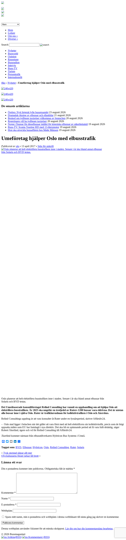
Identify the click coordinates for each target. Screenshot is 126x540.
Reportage (13, 59)
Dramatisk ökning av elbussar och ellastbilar (30, 115)
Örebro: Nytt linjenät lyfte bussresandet (28, 112)
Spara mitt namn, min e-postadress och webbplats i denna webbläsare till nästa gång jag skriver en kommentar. (62, 516)
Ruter (73, 447)
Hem (10, 30)
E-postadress (8, 504)
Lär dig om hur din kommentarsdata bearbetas (89, 528)
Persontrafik (14, 74)
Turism (11, 71)
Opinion (12, 56)
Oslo (46, 447)
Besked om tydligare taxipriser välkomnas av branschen (36, 118)
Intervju (12, 65)
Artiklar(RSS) (14, 537)
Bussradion (14, 62)
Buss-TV (12, 68)
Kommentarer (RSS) (39, 537)
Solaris (80, 447)
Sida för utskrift (46, 146)
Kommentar (8, 492)
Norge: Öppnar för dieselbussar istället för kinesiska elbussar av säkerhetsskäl (48, 124)
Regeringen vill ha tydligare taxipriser (27, 121)
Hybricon (37, 447)
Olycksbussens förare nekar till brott (20, 455)
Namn (5, 498)
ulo (17, 146)
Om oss (13, 36)
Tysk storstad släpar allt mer (17, 452)
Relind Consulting (59, 447)
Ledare (11, 33)
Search (4, 44)
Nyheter (12, 50)
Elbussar (27, 447)
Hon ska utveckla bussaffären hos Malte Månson (33, 130)
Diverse (13, 39)
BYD (18, 447)
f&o (3, 82)
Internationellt (15, 77)
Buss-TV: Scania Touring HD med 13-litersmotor (33, 127)
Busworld (13, 53)
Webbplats (6, 510)
